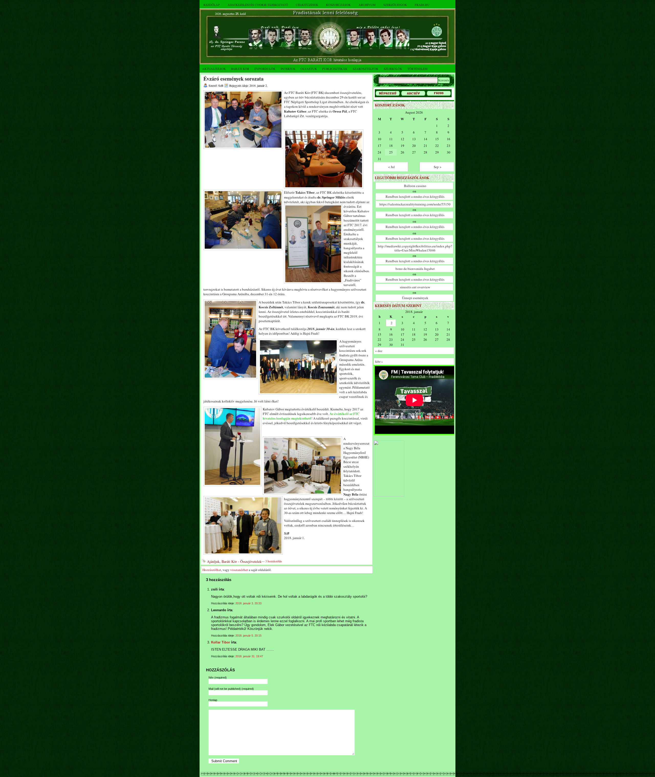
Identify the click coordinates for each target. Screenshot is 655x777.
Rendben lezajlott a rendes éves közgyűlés (415, 196)
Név (218, 677)
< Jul (391, 167)
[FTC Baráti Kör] (389, 495)
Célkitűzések (307, 5)
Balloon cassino (415, 185)
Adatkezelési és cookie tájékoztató (257, 5)
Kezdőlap (211, 5)
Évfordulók (265, 69)
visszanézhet (239, 569)
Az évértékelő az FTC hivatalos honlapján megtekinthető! (311, 416)
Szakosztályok (365, 69)
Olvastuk (309, 69)
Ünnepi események (415, 298)
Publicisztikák (334, 69)
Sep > (437, 167)
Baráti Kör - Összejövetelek (241, 561)
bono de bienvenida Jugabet (415, 268)
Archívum (367, 5)
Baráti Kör (240, 69)
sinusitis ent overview (415, 287)
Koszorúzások (338, 5)
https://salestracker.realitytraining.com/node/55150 (415, 204)
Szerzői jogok (395, 5)
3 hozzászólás (273, 561)
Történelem (417, 69)
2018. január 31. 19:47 (249, 656)
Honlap (213, 700)
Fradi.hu (422, 5)
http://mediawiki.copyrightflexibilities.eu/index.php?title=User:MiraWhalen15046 (415, 248)
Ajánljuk (213, 561)
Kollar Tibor (220, 642)
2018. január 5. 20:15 (248, 635)
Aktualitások (214, 69)
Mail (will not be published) (231, 688)
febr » (379, 361)
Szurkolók (393, 69)
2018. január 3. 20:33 (248, 603)
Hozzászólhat (211, 569)
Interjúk (288, 69)
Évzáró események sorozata (233, 78)
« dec (379, 350)
